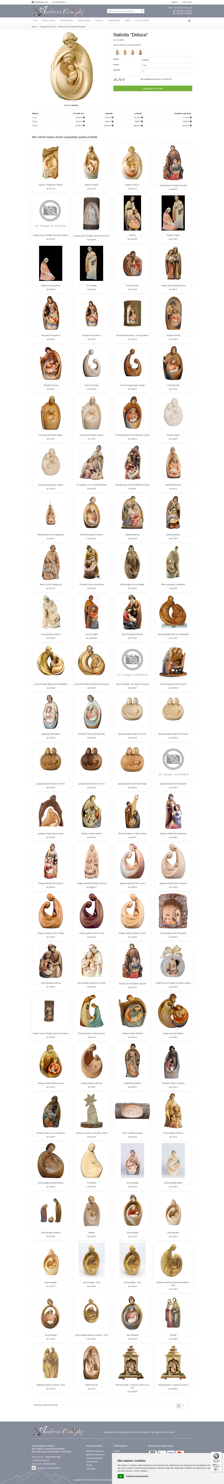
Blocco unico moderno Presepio (72, 27)
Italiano (175, 2)
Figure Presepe (66, 20)
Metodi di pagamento (95, 1451)
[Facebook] (34, 1468)
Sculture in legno (48, 20)
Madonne (99, 20)
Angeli (127, 20)
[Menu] (220, 1453)
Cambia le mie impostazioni (137, 1476)
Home (34, 27)
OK (120, 1476)
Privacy (89, 1465)
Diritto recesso (92, 1462)
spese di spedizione (164, 79)
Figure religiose (84, 20)
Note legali (90, 1469)
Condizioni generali (94, 1458)
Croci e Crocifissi (142, 20)
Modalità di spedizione (95, 1455)
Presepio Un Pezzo (48, 27)
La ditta (116, 1451)
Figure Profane (114, 20)
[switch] (216, 1469)
